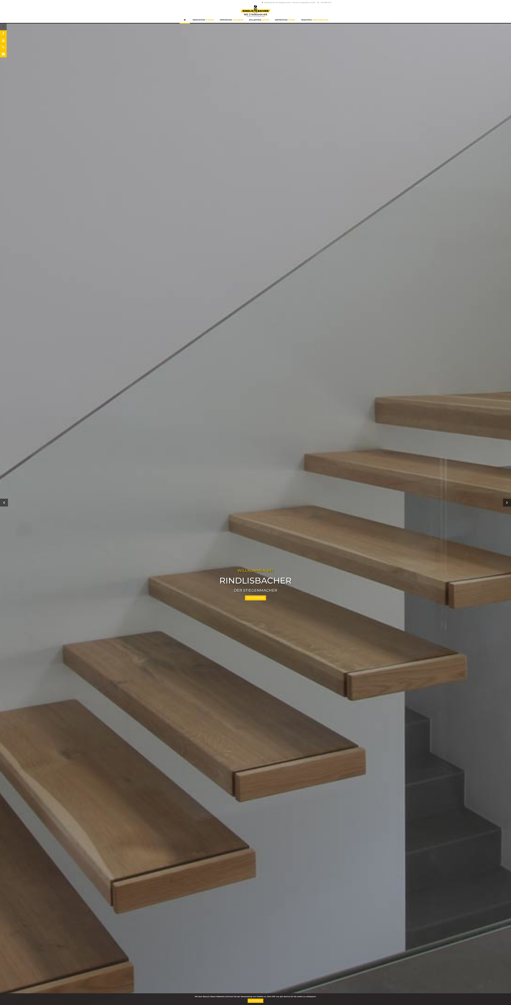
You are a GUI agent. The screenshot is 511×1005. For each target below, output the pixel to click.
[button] (4, 502)
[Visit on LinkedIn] (3, 40)
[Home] (185, 20)
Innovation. (203, 20)
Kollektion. (259, 20)
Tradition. (314, 20)
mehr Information (255, 598)
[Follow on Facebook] (3, 33)
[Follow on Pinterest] (3, 54)
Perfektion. (231, 20)
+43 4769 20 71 (325, 2)
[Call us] (3, 47)
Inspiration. (285, 20)
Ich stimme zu (255, 1001)
